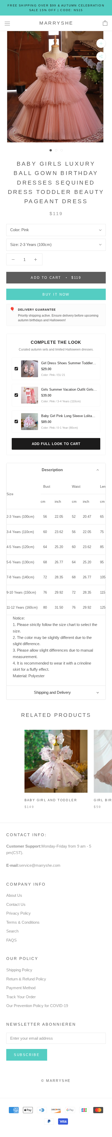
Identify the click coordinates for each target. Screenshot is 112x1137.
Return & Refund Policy (26, 979)
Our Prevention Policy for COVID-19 (37, 1005)
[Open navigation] (7, 23)
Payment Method (20, 988)
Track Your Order (21, 997)
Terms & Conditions (23, 922)
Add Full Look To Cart (56, 444)
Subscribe (27, 1055)
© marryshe (56, 1081)
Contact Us (16, 904)
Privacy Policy (18, 913)
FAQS (11, 940)
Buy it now (56, 294)
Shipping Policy (19, 970)
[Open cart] (105, 23)
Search (12, 931)
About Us (14, 895)
